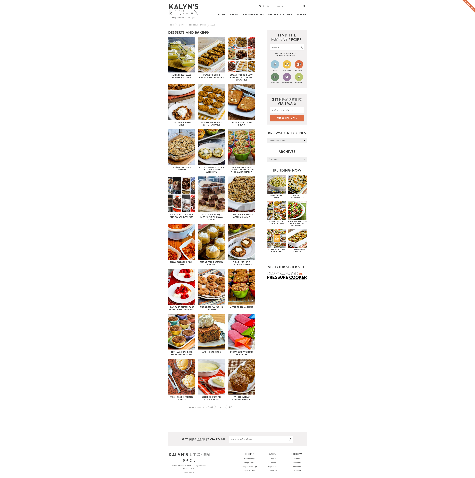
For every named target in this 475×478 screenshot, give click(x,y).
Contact (273, 463)
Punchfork (297, 467)
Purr (192, 472)
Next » (231, 407)
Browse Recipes (253, 14)
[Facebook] (263, 6)
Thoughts (273, 470)
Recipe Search (249, 463)
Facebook (297, 463)
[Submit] (304, 6)
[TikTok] (271, 6)
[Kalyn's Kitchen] (183, 10)
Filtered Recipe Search (286, 56)
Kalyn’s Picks (273, 467)
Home (221, 14)
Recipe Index (249, 459)
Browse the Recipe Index (286, 53)
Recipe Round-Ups (280, 14)
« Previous (208, 407)
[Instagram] (267, 6)
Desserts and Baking (197, 25)
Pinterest (296, 459)
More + (301, 14)
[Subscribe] (290, 439)
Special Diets (249, 470)
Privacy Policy (189, 468)
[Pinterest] (260, 6)
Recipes (182, 25)
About (234, 14)
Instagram (297, 470)
